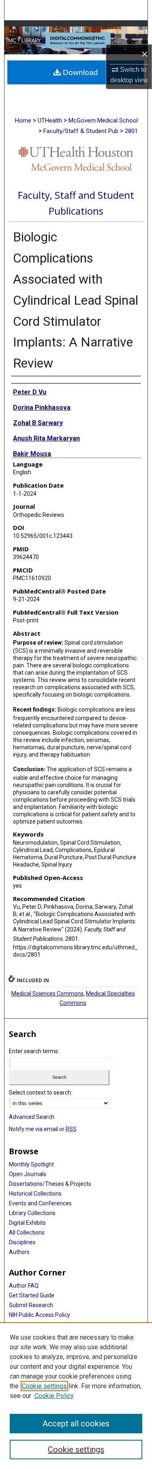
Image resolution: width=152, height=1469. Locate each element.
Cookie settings (44, 1386)
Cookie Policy (54, 1396)
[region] (76, 1395)
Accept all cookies (76, 1423)
